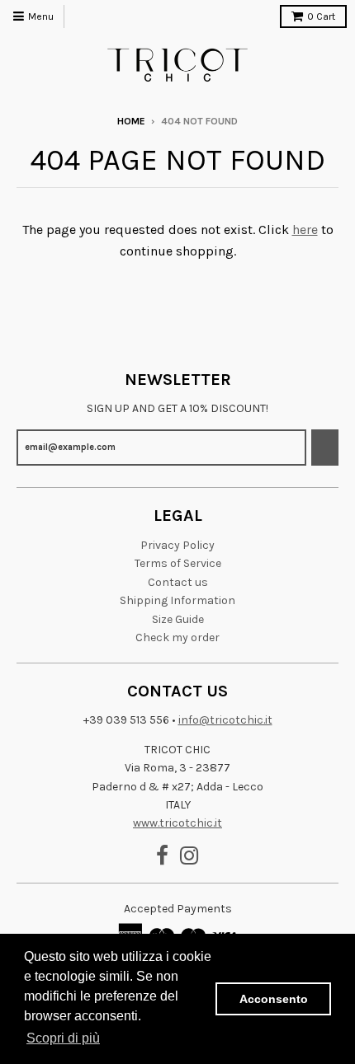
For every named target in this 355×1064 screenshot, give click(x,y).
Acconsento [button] (273, 998)
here (305, 229)
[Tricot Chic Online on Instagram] (189, 856)
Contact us (178, 582)
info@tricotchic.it (225, 720)
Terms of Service (178, 563)
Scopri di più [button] (63, 1038)
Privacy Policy (177, 545)
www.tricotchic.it (177, 823)
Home (131, 121)
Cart (321, 16)
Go (325, 447)
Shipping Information (177, 600)
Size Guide (178, 619)
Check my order (177, 637)
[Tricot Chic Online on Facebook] (162, 856)
